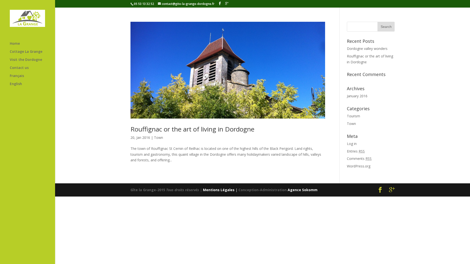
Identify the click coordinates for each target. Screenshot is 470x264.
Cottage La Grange (26, 52)
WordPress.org (358, 166)
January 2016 (357, 96)
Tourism (353, 116)
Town (158, 137)
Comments (359, 158)
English (16, 84)
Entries (356, 151)
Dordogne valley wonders (367, 48)
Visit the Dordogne (26, 60)
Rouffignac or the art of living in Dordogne (192, 129)
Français (17, 76)
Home (15, 44)
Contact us (19, 68)
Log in (352, 143)
